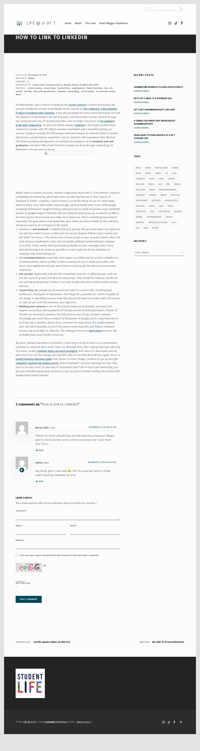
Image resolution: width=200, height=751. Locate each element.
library (163, 195)
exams (161, 179)
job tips (28, 91)
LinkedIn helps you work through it (57, 351)
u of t (174, 222)
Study (152, 211)
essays (152, 179)
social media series (105, 91)
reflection (140, 206)
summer (139, 217)
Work (95, 85)
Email (73, 525)
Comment (21, 511)
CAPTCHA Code (23, 583)
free (168, 184)
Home (68, 23)
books (138, 173)
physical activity (171, 200)
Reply (41, 450)
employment (78, 88)
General (50, 85)
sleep (161, 206)
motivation (156, 200)
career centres (35, 88)
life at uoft (175, 195)
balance (175, 168)
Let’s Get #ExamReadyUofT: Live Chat (154, 109)
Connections (38, 85)
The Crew (90, 23)
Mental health (141, 200)
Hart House (140, 189)
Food (160, 184)
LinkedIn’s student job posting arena (37, 363)
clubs (174, 173)
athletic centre (161, 168)
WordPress (61, 721)
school (152, 206)
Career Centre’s (78, 104)
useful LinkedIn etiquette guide (34, 359)
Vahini (31, 78)
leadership (140, 195)
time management (154, 217)
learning (153, 195)
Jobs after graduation (44, 91)
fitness (151, 184)
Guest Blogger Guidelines (113, 23)
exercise (171, 179)
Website (20, 540)
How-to (59, 85)
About (78, 23)
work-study (95, 330)
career (158, 173)
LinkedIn (61, 91)
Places (75, 85)
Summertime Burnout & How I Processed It (158, 87)
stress (170, 206)
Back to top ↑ (84, 721)
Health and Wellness (167, 189)
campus (148, 173)
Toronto (169, 217)
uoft (138, 228)
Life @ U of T (41, 23)
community (140, 179)
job (106, 88)
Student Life (86, 85)
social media (87, 91)
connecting (49, 88)
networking (73, 91)
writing (155, 228)
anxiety (148, 168)
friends (177, 184)
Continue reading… (142, 91)
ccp (166, 173)
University (140, 222)
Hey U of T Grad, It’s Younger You (153, 98)
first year (140, 184)
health (152, 189)
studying (178, 211)
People (67, 85)
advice (138, 168)
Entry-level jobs (94, 88)
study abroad (164, 211)
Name (19, 525)
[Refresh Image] (44, 564)
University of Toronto (158, 222)
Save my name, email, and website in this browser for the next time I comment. (59, 555)
